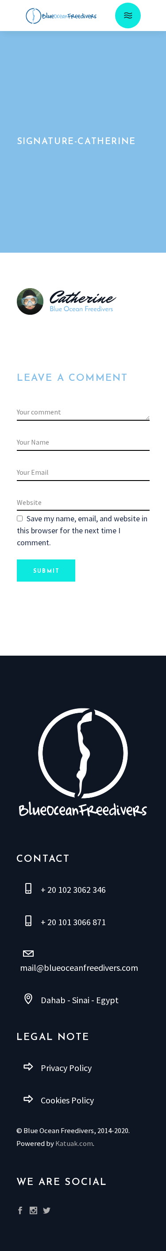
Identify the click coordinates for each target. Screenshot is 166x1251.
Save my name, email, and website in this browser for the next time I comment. (82, 530)
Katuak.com (74, 1143)
